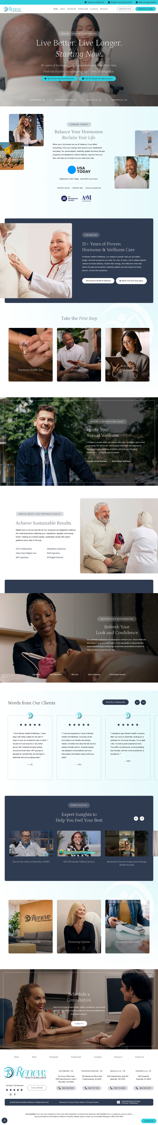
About (34, 1057)
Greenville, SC (119, 100)
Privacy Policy (74, 1102)
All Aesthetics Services (117, 674)
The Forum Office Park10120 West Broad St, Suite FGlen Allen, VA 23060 (66, 1079)
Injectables (36, 674)
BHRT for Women (63, 188)
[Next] (143, 702)
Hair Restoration (56, 674)
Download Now (127, 370)
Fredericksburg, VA (65, 100)
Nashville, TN (94, 100)
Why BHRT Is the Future (89, 179)
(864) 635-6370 (145, 1088)
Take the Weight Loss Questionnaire (99, 78)
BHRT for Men (78, 188)
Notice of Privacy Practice (89, 1102)
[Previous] (137, 702)
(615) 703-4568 (119, 1088)
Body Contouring (94, 674)
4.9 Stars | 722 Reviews (14, 1085)
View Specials (30, 942)
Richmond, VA (38, 100)
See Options (79, 942)
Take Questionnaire (79, 370)
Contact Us (139, 1057)
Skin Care (74, 674)
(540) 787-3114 (93, 1088)
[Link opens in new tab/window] (11, 1094)
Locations (98, 1057)
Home (16, 1057)
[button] (4, 1120)
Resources (118, 1057)
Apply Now (127, 942)
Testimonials (76, 1057)
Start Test (31, 370)
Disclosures (63, 1102)
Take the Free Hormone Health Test (61, 78)
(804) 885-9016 (68, 1088)
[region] (79, 747)
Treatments (53, 1057)
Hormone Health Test (93, 188)
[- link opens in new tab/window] (69, 198)
